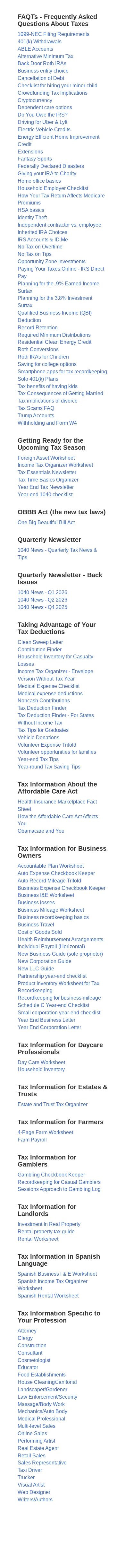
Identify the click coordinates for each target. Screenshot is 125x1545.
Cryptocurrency (35, 100)
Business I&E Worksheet (46, 895)
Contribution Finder (40, 649)
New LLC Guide (36, 968)
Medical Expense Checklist (48, 686)
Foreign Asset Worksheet (46, 458)
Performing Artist (36, 1441)
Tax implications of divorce (48, 401)
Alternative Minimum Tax (45, 56)
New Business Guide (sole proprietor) (60, 954)
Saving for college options (47, 364)
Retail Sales (32, 1455)
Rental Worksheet (38, 1239)
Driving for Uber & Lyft (42, 122)
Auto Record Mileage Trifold (49, 880)
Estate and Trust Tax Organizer (53, 1104)
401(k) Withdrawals (40, 41)
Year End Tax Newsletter (46, 487)
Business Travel (36, 924)
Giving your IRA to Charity (47, 173)
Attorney (27, 1330)
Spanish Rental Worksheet (48, 1295)
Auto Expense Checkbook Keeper (56, 873)
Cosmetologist (34, 1360)
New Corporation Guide (44, 961)
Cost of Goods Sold (40, 932)
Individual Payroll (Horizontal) (51, 946)
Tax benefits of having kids (48, 386)
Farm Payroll (32, 1139)
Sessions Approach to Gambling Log (59, 1189)
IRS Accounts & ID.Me (43, 239)
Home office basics (39, 181)
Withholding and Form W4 (47, 423)
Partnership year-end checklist (52, 976)
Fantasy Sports (35, 158)
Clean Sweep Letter (40, 642)
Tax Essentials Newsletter (47, 472)
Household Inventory (41, 1069)
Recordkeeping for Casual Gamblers (59, 1182)
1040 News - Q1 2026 (42, 592)
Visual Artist (31, 1485)
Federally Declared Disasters (51, 166)
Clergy (25, 1338)
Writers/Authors (35, 1499)
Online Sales (32, 1433)
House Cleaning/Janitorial (47, 1382)
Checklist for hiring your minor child (57, 85)
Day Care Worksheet (41, 1062)
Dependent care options (45, 107)
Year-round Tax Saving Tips (49, 766)
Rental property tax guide (46, 1231)
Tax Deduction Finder (42, 708)
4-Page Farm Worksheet (45, 1132)
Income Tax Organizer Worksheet (55, 465)
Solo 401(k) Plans (38, 379)
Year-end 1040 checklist (45, 494)
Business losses (36, 902)
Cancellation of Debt (41, 78)
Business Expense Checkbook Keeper (61, 888)
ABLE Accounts (35, 49)
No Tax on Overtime (40, 246)
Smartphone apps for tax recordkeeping (62, 371)
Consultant (30, 1353)
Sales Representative (42, 1462)
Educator (28, 1367)
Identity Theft (32, 217)
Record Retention (38, 327)
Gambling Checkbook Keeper (51, 1174)
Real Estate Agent (38, 1448)
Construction (32, 1345)
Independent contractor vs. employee (59, 225)
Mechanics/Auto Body (42, 1411)
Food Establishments (42, 1374)
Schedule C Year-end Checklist (53, 1005)
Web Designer (34, 1492)
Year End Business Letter (46, 1020)
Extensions (30, 151)
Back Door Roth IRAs (42, 63)
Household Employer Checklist (53, 188)
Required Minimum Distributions (54, 335)
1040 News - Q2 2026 (42, 600)
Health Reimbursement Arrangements (60, 939)
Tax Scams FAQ (36, 408)
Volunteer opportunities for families (57, 752)
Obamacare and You (41, 831)
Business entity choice (43, 71)
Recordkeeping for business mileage (59, 998)
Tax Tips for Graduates (43, 730)
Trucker (26, 1477)
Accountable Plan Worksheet (51, 866)
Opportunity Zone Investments (52, 261)
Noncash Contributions (44, 700)
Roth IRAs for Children (43, 357)
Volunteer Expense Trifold (47, 745)
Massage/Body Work (41, 1404)
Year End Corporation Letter (49, 1027)
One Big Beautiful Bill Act (46, 522)
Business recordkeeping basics (53, 917)
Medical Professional (41, 1418)
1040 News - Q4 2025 (42, 607)
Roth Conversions (38, 349)
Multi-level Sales (36, 1426)
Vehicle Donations (38, 737)
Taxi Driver (30, 1470)
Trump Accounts (36, 415)
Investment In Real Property (49, 1224)
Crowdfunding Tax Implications (53, 93)
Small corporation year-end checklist (59, 1012)
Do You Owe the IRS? (43, 114)
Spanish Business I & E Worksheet (57, 1274)
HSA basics (31, 210)
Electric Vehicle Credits (44, 129)
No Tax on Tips (35, 254)
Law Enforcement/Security (47, 1397)
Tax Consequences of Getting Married (60, 393)
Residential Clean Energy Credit (54, 342)
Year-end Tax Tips (38, 759)
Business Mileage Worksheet (51, 910)
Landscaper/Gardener (42, 1389)
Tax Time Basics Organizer (48, 479)
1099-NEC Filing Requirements (53, 34)
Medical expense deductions (50, 693)
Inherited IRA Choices (42, 232)
